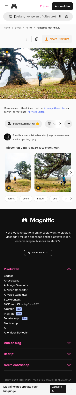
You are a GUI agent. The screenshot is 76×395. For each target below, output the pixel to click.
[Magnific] (38, 221)
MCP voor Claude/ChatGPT (21, 304)
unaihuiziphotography (24, 139)
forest (11, 198)
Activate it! (57, 388)
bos (55, 198)
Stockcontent (12, 299)
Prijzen (44, 6)
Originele (25, 52)
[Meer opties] (26, 39)
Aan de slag (12, 343)
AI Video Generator (15, 290)
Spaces (8, 276)
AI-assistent (11, 280)
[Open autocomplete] (8, 16)
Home (7, 27)
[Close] (70, 389)
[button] (38, 253)
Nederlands (38, 252)
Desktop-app (15, 318)
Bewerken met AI (21, 124)
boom (26, 198)
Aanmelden (62, 6)
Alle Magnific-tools (15, 332)
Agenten (12, 309)
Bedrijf (8, 354)
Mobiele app (11, 323)
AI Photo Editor (36, 111)
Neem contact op (16, 365)
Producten (11, 269)
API (6, 328)
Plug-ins (12, 313)
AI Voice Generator (15, 294)
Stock (18, 27)
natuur (41, 198)
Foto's (29, 27)
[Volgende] (60, 124)
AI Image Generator (54, 108)
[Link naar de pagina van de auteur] (7, 137)
